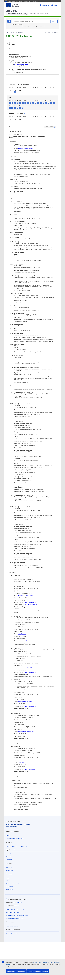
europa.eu (19, 902)
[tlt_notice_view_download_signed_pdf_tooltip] (15, 92)
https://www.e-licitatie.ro (31, 604)
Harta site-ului (9, 870)
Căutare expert (26, 26)
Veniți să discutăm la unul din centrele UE (16, 918)
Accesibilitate (9, 859)
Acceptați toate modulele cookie (16, 971)
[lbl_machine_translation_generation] (24, 113)
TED (7, 32)
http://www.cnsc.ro (29, 640)
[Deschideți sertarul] (8, 43)
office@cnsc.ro (22, 634)
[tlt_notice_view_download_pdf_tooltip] (10, 103)
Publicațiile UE (9, 889)
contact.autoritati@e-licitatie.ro (26, 701)
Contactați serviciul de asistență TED (15, 838)
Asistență (8, 835)
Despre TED (9, 867)
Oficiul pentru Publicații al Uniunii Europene (18, 824)
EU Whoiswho (9, 886)
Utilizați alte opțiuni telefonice (13, 912)
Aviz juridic (8, 854)
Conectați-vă (45, 5)
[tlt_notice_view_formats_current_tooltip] (54, 127)
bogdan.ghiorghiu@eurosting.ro (26, 731)
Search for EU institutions (12, 926)
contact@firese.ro (22, 762)
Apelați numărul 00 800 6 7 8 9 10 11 (15, 909)
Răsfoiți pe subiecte (37, 26)
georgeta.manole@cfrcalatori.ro (22, 64)
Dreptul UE (8, 878)
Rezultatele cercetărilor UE (12, 883)
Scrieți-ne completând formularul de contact (17, 915)
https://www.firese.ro (29, 769)
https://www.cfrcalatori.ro (30, 602)
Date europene (9, 881)
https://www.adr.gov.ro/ (30, 706)
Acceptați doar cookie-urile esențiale (38, 971)
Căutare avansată (17, 26)
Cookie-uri (8, 856)
